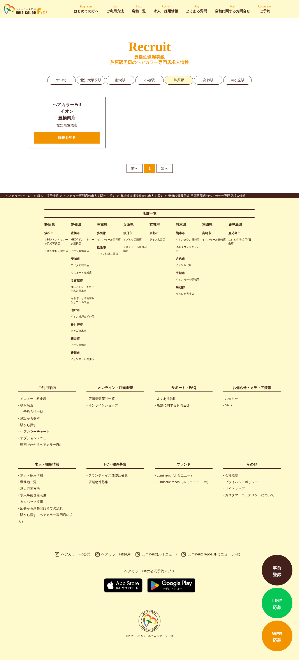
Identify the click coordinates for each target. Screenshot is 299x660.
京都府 (155, 224)
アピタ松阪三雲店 (107, 253)
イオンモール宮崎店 (214, 239)
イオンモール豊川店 (82, 359)
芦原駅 (179, 80)
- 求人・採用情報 (30, 475)
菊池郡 (180, 287)
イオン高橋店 (78, 345)
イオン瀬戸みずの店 (82, 316)
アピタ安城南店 (80, 265)
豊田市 (75, 338)
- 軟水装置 (25, 405)
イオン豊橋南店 (80, 251)
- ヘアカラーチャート (34, 431)
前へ (134, 168)
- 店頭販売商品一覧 (100, 398)
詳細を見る (67, 137)
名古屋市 (77, 280)
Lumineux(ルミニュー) (159, 554)
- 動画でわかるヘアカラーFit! (39, 445)
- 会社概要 (230, 475)
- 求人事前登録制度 (32, 495)
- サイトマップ (234, 488)
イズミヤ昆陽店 (132, 239)
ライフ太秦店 (157, 239)
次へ (164, 168)
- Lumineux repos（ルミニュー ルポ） (182, 482)
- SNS (227, 405)
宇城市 (180, 273)
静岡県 (49, 224)
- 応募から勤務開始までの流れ (40, 508)
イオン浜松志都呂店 (56, 251)
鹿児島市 (234, 233)
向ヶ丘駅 (237, 80)
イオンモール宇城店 (187, 279)
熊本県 (181, 224)
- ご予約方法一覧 (30, 412)
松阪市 (101, 247)
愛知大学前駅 (90, 80)
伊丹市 (127, 233)
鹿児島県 (235, 224)
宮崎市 (206, 233)
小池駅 (149, 80)
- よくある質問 (165, 398)
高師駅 (208, 80)
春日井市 (77, 324)
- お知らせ (230, 398)
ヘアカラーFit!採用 (116, 554)
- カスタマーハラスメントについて (248, 495)
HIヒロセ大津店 (185, 293)
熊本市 (180, 233)
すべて (61, 80)
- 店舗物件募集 (97, 482)
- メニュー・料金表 (32, 398)
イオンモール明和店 (109, 239)
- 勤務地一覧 (27, 482)
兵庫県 (128, 224)
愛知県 (76, 224)
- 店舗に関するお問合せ (172, 405)
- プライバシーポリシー (240, 482)
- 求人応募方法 (29, 488)
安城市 (75, 258)
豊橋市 (75, 233)
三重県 (102, 224)
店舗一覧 (149, 213)
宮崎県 (207, 224)
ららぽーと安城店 (81, 272)
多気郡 (101, 233)
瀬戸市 (75, 310)
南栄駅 (120, 80)
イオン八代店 (184, 265)
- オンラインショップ (102, 405)
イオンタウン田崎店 (187, 239)
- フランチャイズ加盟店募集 (107, 475)
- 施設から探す (29, 418)
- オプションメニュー (34, 438)
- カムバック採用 (30, 501)
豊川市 (75, 352)
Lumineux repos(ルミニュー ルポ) (214, 554)
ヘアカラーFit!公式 (75, 554)
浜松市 (49, 233)
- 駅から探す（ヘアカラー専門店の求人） (45, 518)
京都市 (154, 233)
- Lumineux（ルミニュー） (174, 475)
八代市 (180, 258)
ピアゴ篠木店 (78, 330)
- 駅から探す (27, 425)
